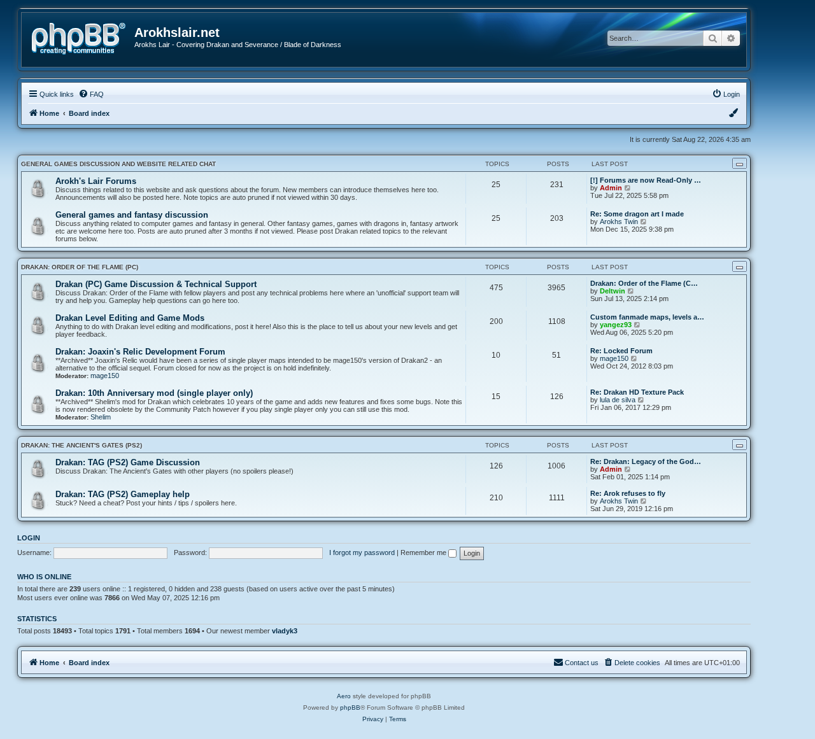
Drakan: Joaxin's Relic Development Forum (140, 351)
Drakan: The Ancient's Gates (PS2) (81, 445)
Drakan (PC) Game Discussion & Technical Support (156, 284)
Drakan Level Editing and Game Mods (129, 318)
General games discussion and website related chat (118, 163)
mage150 (104, 375)
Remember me (424, 552)
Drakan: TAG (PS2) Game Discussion (127, 462)
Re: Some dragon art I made (637, 214)
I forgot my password (362, 552)
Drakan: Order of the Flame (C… (644, 283)
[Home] (82, 37)
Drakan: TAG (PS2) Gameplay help (122, 494)
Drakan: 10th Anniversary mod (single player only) (154, 393)
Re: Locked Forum (621, 351)
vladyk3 (284, 631)
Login (28, 538)
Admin (611, 188)
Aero (344, 696)
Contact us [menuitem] (582, 662)
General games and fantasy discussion (131, 215)
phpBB (350, 707)
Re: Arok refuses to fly (627, 493)
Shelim (100, 417)
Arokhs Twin (619, 221)
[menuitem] (91, 94)
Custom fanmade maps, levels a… (647, 317)
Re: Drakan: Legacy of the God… (645, 461)
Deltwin (612, 291)
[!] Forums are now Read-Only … (645, 180)
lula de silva (617, 400)
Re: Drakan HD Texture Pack (637, 392)
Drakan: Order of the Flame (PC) (79, 267)
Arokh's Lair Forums (95, 181)
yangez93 (616, 324)
